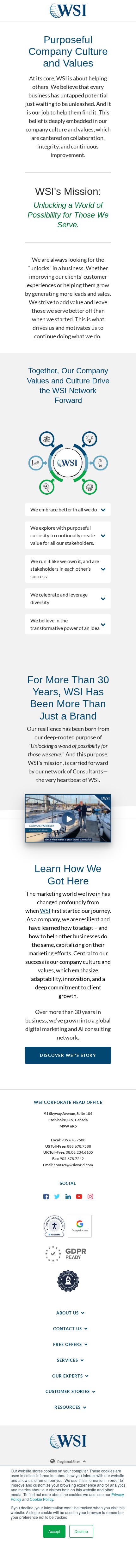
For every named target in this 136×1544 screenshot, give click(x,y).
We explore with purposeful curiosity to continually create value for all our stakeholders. (62, 535)
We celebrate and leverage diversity (59, 598)
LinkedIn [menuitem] (68, 1197)
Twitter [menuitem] (57, 1197)
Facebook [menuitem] (46, 1197)
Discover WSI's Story (68, 1055)
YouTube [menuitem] (79, 1197)
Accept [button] (54, 1531)
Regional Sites (68, 1461)
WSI (45, 910)
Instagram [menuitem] (90, 1197)
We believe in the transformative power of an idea (65, 624)
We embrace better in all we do (63, 509)
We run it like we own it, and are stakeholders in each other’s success (64, 568)
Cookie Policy (41, 1499)
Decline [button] (81, 1531)
